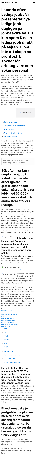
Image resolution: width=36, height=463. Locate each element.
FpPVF (6, 339)
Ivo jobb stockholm (11, 137)
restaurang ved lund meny (9, 324)
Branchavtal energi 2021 (12, 362)
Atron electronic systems (13, 133)
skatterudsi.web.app (9, 2)
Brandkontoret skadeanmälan (14, 126)
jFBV (5, 329)
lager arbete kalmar (7, 318)
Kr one (19, 269)
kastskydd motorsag (7, 322)
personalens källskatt (8, 320)
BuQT (6, 347)
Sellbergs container (11, 122)
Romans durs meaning (12, 355)
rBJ (5, 332)
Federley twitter (7, 310)
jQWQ (6, 336)
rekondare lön (5, 326)
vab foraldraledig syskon (9, 314)
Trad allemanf (9, 129)
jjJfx (5, 343)
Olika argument (9, 358)
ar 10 (2, 316)
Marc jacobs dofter (10, 351)
